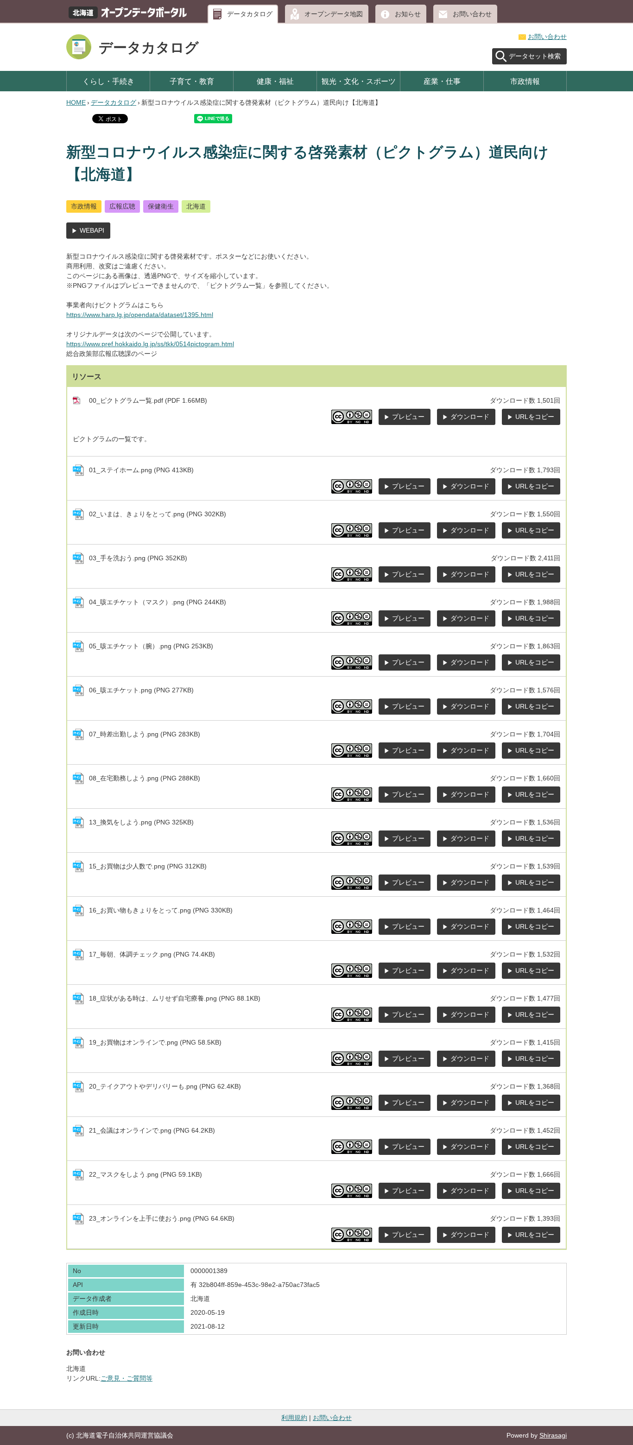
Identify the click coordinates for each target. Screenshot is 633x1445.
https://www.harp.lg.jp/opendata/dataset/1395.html (139, 314)
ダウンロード (469, 416)
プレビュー (408, 416)
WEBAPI (92, 230)
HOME (76, 102)
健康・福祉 (275, 81)
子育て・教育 (192, 81)
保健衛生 (161, 206)
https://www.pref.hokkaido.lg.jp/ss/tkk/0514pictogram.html (150, 344)
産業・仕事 (442, 81)
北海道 (196, 206)
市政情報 (525, 81)
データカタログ (249, 14)
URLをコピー (534, 416)
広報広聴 (122, 206)
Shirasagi (553, 1435)
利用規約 (294, 1417)
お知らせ (408, 14)
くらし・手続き (108, 81)
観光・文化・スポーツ (359, 81)
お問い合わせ (472, 14)
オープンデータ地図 (333, 14)
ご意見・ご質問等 (126, 1378)
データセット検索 (535, 56)
